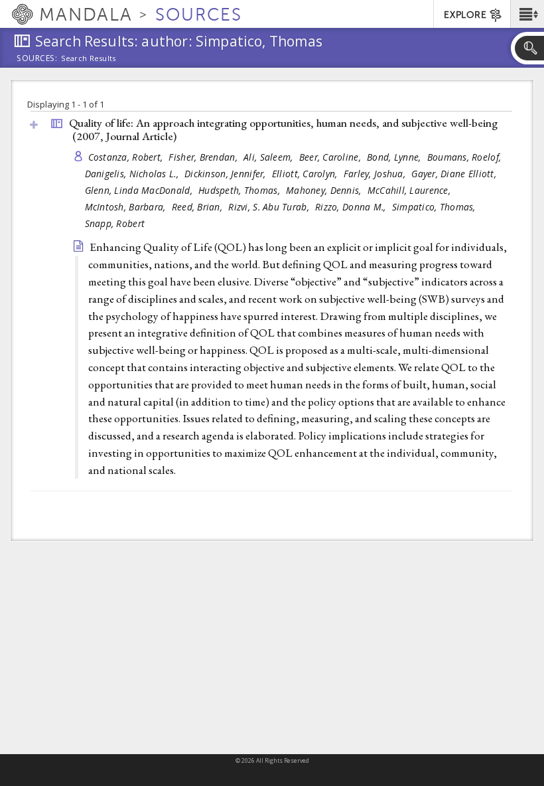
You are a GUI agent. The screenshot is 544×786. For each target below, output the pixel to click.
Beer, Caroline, (331, 157)
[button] (527, 14)
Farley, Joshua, (376, 173)
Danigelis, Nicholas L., (133, 173)
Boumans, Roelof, (465, 157)
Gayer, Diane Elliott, (455, 173)
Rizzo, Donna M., (352, 206)
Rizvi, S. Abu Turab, (270, 206)
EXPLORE (465, 15)
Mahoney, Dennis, (325, 190)
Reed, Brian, (199, 206)
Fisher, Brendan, (204, 157)
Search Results (88, 58)
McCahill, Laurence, (411, 190)
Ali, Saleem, (269, 157)
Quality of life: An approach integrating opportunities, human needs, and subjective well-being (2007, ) (283, 130)
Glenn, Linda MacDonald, (140, 190)
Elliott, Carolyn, (306, 173)
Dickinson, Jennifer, (226, 173)
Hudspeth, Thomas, (240, 190)
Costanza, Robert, (127, 157)
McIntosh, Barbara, (127, 206)
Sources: (37, 59)
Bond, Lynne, (395, 157)
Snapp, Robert (115, 223)
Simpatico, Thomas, (435, 206)
